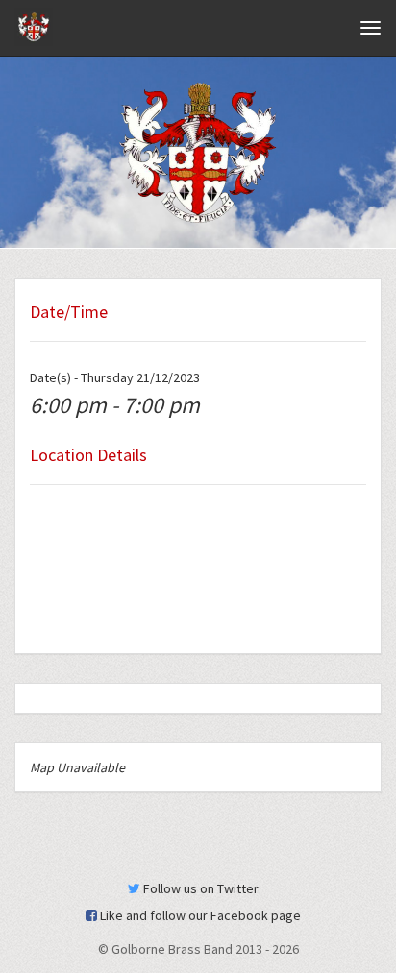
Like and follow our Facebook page (199, 915)
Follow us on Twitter (199, 888)
